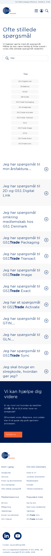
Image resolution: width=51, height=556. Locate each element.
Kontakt (30, 485)
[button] (48, 2)
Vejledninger (6, 511)
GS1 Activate (35, 519)
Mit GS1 (4, 503)
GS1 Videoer (6, 519)
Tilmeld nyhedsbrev (35, 489)
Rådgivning (6, 507)
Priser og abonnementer (11, 481)
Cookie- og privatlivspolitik (14, 545)
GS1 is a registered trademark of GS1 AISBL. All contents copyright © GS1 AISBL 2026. (22, 551)
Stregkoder (6, 473)
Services (4, 477)
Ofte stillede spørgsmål (11, 489)
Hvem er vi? (31, 473)
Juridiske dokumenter (36, 477)
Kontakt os (41, 2)
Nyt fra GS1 (31, 503)
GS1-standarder (8, 485)
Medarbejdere (32, 481)
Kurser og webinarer (10, 515)
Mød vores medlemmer (36, 507)
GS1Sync (33, 515)
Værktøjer (31, 511)
